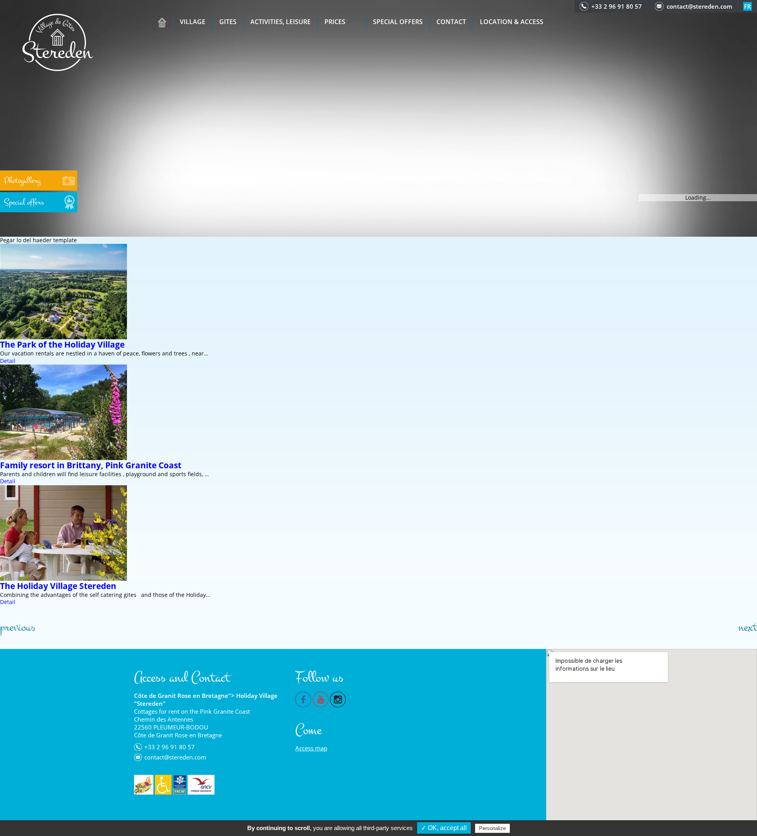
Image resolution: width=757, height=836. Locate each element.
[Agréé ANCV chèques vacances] (201, 785)
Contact (451, 21)
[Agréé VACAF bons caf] (179, 785)
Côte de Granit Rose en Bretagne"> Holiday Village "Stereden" (206, 699)
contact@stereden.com (699, 6)
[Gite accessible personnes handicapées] (163, 785)
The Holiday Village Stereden (58, 585)
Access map (311, 748)
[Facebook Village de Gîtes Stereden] (303, 699)
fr (747, 6)
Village (192, 21)
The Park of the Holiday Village (62, 344)
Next (747, 627)
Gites (228, 21)
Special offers (398, 21)
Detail (7, 361)
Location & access (511, 21)
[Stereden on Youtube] (320, 699)
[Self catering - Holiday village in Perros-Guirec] (57, 41)
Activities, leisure (280, 21)
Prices (334, 21)
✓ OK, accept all (444, 828)
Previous (17, 627)
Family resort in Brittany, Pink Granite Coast (90, 465)
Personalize (492, 828)
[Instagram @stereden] (338, 699)
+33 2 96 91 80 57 (616, 6)
